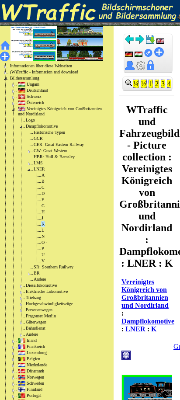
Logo (30, 120)
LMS (38, 162)
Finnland (34, 389)
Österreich (35, 102)
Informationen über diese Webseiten (41, 65)
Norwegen (35, 377)
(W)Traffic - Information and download (44, 72)
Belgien (33, 358)
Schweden (35, 383)
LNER (39, 169)
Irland (32, 340)
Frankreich (36, 346)
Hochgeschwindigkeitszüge (49, 303)
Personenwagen (39, 309)
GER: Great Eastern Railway (59, 144)
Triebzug (33, 297)
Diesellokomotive (41, 285)
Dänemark (35, 371)
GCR (38, 138)
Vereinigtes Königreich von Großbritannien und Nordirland (60, 111)
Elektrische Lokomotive (47, 291)
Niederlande (37, 364)
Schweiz (34, 96)
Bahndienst (35, 328)
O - (44, 242)
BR (37, 273)
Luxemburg (37, 352)
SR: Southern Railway (53, 266)
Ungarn (33, 84)
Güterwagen (36, 322)
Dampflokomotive (42, 126)
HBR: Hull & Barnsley (54, 156)
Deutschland (37, 90)
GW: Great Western (50, 150)
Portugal (34, 395)
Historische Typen (49, 132)
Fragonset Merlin (41, 315)
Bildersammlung (24, 78)
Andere (40, 279)
